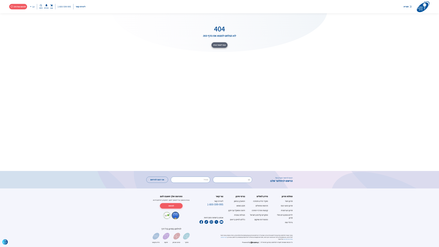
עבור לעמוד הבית (219, 45)
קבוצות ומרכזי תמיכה (260, 210)
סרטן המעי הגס (287, 205)
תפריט (406, 6)
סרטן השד (289, 201)
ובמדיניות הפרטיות (288, 239)
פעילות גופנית (239, 215)
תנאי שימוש (224, 237)
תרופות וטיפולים (262, 205)
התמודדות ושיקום (261, 219)
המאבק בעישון (239, 201)
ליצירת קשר (80, 6)
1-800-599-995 (64, 6)
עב (33, 6)
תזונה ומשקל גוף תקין (236, 210)
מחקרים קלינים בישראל (259, 215)
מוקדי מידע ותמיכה (260, 201)
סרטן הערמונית (287, 210)
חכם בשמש (241, 205)
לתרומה (171, 206)
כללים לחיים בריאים (237, 219)
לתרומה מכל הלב (20, 6)
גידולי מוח (289, 222)
